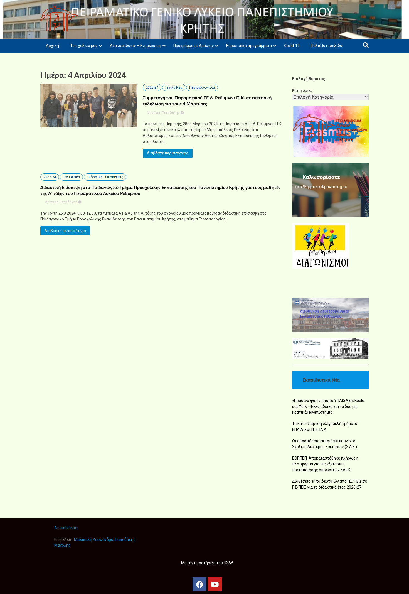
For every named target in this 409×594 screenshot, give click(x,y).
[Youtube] (215, 584)
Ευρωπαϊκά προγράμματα (249, 45)
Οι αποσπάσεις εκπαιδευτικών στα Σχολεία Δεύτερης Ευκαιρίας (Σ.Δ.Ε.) (324, 444)
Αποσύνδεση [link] (65, 528)
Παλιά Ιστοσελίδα (326, 45)
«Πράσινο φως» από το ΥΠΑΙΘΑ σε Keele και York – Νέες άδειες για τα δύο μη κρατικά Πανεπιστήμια (328, 406)
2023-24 (152, 87)
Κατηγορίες (302, 90)
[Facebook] (199, 584)
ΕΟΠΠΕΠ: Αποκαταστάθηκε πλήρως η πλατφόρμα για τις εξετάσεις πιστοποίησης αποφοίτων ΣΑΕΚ (325, 464)
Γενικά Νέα (173, 87)
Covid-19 (292, 45)
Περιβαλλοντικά (202, 87)
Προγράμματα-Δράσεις (193, 45)
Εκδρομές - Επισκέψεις (105, 177)
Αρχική (52, 45)
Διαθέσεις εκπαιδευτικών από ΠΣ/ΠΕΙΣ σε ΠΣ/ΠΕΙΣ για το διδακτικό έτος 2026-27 (329, 484)
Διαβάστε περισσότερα (167, 153)
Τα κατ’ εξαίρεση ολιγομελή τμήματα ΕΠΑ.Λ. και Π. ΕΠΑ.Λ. (324, 426)
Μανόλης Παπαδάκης (163, 113)
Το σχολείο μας (84, 45)
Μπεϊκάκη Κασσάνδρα (93, 539)
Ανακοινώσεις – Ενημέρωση (135, 45)
